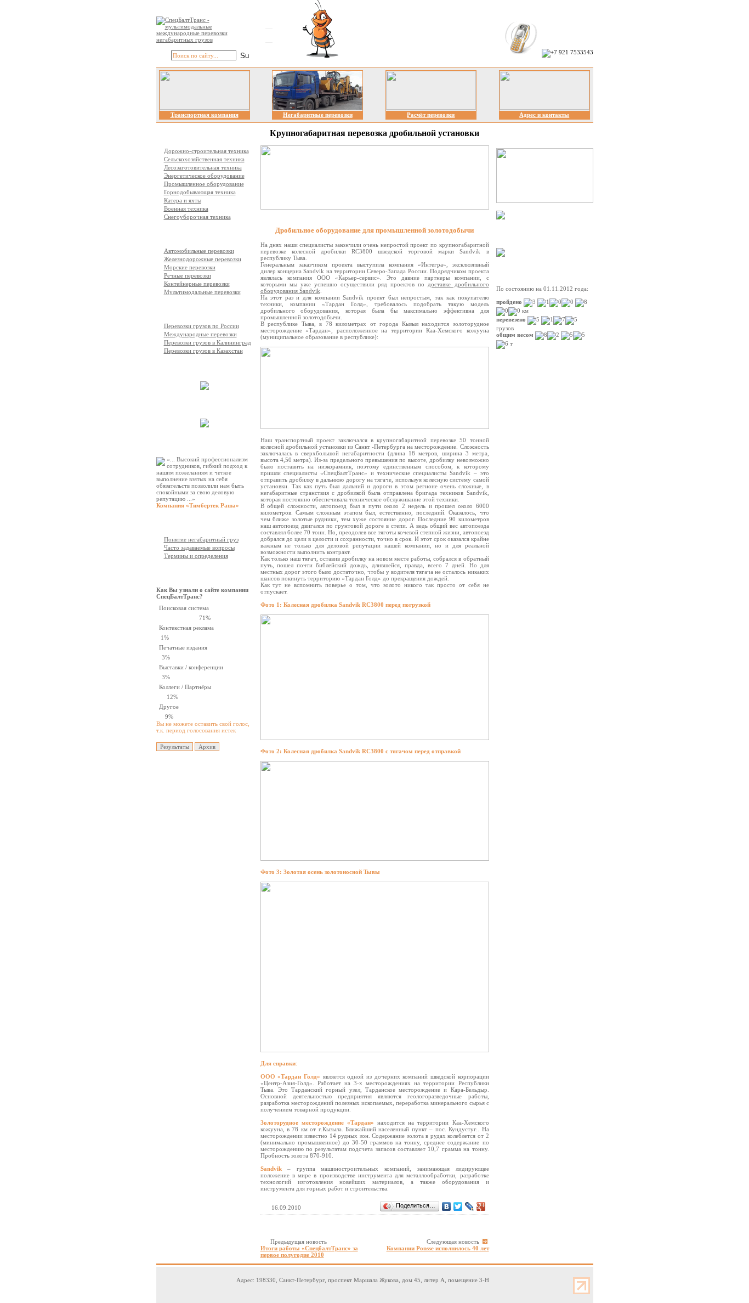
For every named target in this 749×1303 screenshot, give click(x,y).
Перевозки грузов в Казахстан (203, 350)
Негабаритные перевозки (318, 114)
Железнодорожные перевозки (202, 259)
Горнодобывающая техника (200, 192)
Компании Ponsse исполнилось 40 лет (438, 1248)
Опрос (185, 572)
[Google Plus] (481, 1206)
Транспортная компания (205, 114)
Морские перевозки (189, 267)
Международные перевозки (200, 334)
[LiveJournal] (469, 1206)
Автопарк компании (204, 405)
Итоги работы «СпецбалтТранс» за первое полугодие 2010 (309, 1251)
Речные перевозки (187, 275)
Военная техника (186, 208)
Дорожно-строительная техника (206, 151)
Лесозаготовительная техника (203, 167)
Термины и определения (196, 555)
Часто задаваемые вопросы (199, 547)
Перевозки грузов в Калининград (207, 342)
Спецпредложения (541, 233)
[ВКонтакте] (446, 1206)
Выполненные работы (207, 367)
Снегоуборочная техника (197, 216)
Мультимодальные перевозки (202, 292)
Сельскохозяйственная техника (204, 159)
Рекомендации (197, 442)
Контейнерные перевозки (197, 283)
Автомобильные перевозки (199, 250)
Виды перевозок (199, 233)
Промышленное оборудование (204, 183)
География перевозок (206, 309)
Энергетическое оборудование (204, 175)
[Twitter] (458, 1206)
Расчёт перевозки (431, 114)
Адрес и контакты (544, 114)
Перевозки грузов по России (201, 326)
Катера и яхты (182, 200)
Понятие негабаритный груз (201, 539)
